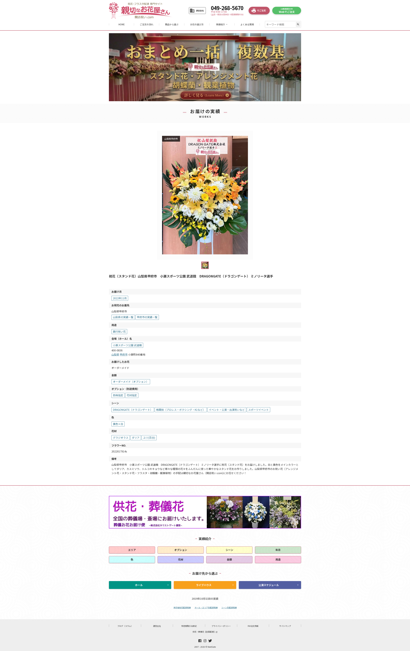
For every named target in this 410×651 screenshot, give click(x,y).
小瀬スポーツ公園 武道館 (127, 345)
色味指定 (118, 395)
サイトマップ (285, 626)
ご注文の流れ (146, 24)
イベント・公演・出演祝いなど (227, 410)
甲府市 (123, 354)
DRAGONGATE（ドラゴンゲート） (133, 410)
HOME (121, 24)
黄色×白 (118, 424)
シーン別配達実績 (229, 607)
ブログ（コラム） (125, 626)
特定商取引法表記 (189, 626)
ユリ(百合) (149, 437)
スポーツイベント (258, 410)
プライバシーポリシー (221, 626)
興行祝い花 (119, 331)
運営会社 (157, 626)
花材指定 (132, 395)
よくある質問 (247, 24)
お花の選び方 (197, 24)
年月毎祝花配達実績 (182, 607)
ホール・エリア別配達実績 (206, 607)
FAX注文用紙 (253, 626)
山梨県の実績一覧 (123, 317)
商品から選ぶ (171, 24)
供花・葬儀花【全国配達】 (205, 631)
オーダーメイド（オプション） (131, 381)
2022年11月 (120, 298)
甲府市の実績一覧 (147, 317)
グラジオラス (120, 437)
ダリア (135, 437)
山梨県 (115, 354)
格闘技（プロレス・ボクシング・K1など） (180, 410)
